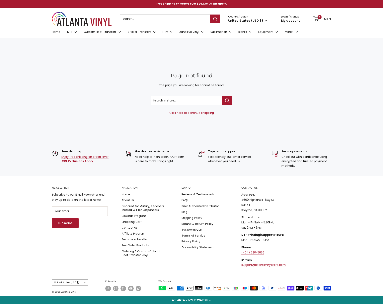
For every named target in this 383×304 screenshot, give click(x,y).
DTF (69, 32)
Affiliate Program (133, 234)
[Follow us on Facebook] (108, 288)
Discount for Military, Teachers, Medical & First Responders (143, 208)
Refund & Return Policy (197, 224)
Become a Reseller (134, 239)
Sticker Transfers (139, 32)
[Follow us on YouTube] (131, 288)
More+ (289, 32)
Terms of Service (193, 236)
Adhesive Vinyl (189, 32)
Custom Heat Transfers (100, 32)
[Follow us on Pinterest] (123, 288)
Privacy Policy (191, 241)
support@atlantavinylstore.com (263, 265)
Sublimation (218, 32)
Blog (184, 212)
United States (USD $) (66, 282)
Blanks (242, 32)
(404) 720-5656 (252, 252)
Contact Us (129, 228)
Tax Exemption (192, 230)
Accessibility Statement (198, 247)
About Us (128, 200)
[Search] (215, 19)
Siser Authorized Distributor (200, 206)
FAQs (185, 200)
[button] (191, 300)
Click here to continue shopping (191, 113)
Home (56, 32)
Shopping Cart (132, 222)
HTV (165, 32)
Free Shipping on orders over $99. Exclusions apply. (191, 4)
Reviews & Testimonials (198, 194)
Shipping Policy (192, 218)
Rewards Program (134, 216)
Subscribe (65, 223)
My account (290, 21)
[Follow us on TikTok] (138, 288)
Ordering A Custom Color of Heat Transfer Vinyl (141, 253)
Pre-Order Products (135, 245)
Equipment (265, 32)
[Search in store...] (227, 100)
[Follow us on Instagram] (115, 288)
